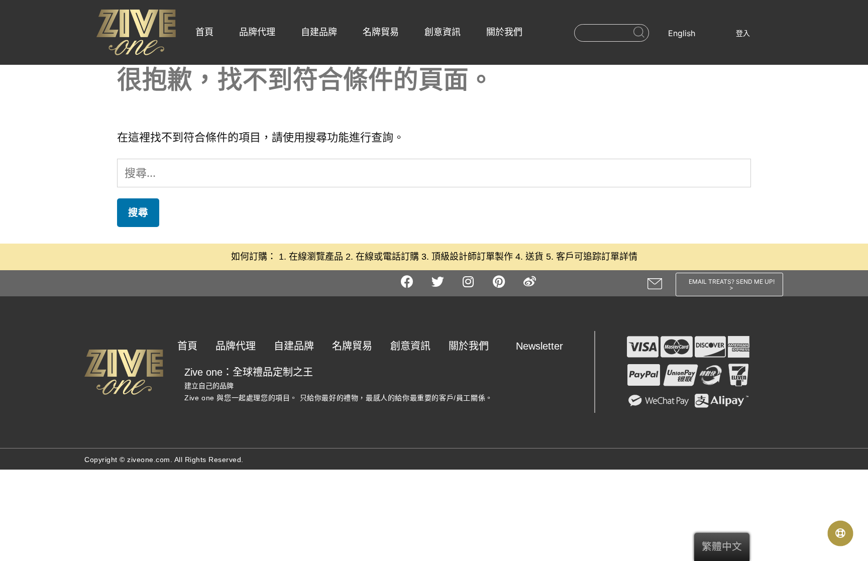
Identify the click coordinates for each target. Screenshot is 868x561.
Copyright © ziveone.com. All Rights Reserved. (164, 460)
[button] (730, 284)
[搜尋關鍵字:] (434, 172)
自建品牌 (319, 32)
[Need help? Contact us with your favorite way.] (840, 533)
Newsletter (539, 346)
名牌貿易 (381, 32)
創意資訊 (442, 32)
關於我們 (504, 32)
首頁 (204, 32)
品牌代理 (257, 32)
